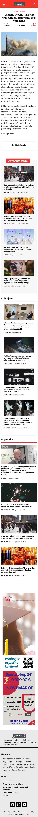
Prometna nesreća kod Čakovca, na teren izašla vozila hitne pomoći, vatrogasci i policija (18, 389)
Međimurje (8, 395)
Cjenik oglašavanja (10, 792)
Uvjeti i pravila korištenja (13, 784)
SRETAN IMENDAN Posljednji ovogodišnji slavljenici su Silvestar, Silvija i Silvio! (18, 249)
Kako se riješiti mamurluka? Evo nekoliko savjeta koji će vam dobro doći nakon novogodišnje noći (18, 218)
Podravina (7, 742)
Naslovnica (8, 740)
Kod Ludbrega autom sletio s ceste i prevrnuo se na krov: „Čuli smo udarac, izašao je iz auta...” (18, 358)
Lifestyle (7, 255)
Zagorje (7, 332)
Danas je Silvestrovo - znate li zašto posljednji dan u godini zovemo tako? (16, 505)
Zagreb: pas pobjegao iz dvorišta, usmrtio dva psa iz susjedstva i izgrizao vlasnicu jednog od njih (17, 281)
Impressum (7, 781)
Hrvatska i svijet (10, 192)
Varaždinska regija (20, 742)
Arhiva (5, 796)
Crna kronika (19, 11)
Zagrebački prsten (10, 744)
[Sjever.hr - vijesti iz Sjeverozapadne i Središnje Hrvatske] (19, 4)
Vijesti (17, 740)
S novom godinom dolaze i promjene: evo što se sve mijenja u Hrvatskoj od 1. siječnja (19, 187)
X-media (26, 814)
